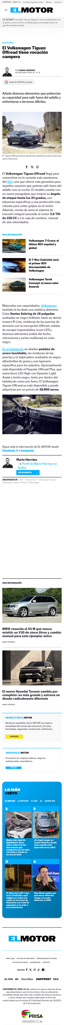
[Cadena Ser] (56, 979)
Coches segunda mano (33, 2)
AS (41, 801)
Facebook (8, 450)
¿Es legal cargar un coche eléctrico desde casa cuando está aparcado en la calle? (45, 844)
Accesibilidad (35, 962)
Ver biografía (25, 472)
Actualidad (8, 43)
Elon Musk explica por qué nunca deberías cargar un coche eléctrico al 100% (45, 897)
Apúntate (14, 737)
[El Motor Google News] (43, 970)
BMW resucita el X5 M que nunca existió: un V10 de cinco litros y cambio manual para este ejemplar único (31, 632)
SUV (21, 480)
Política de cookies (20, 962)
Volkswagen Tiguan (47, 480)
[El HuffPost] (43, 979)
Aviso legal (10, 958)
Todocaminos (31, 480)
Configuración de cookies (46, 958)
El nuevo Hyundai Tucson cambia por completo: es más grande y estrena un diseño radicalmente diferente (31, 694)
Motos (49, 2)
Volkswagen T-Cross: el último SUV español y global (44, 244)
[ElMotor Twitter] (30, 970)
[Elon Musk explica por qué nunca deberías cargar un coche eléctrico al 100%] (46, 890)
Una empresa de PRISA (32, 1013)
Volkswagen (49, 305)
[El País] (8, 979)
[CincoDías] (27, 979)
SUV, (10, 182)
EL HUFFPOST (23, 801)
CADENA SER (50, 801)
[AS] (16, 979)
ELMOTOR (10, 801)
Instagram (27, 450)
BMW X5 (17, 2)
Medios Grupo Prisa (32, 1021)
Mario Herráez (27, 70)
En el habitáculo (13, 349)
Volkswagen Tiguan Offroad (14, 482)
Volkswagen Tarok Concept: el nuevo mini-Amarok (44, 283)
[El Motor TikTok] (39, 970)
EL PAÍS (34, 801)
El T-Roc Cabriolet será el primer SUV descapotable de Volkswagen (44, 265)
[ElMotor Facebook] (26, 970)
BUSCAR (13, 768)
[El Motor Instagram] (35, 970)
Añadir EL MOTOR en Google (20, 82)
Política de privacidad (25, 958)
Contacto (46, 962)
